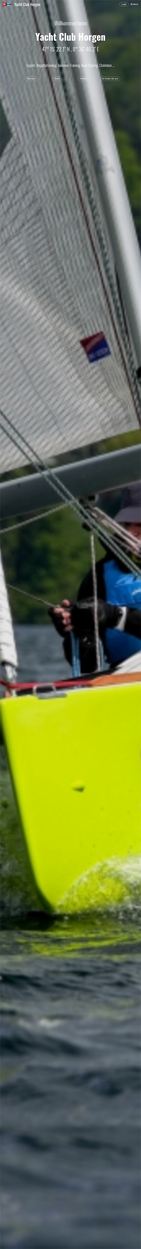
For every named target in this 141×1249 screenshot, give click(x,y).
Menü (135, 4)
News (57, 78)
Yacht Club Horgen (27, 4)
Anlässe (83, 78)
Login (124, 4)
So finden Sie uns (110, 78)
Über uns (31, 78)
